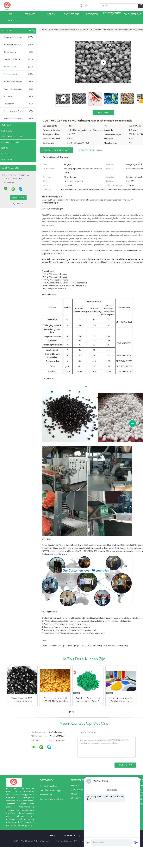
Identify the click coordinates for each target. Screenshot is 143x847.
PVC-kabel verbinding (92, 646)
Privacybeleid (69, 836)
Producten (30, 14)
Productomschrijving (90, 150)
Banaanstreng (18, 52)
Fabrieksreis (92, 14)
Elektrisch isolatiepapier (18, 119)
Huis (10, 14)
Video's (51, 14)
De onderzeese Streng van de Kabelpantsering (19, 111)
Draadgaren (18, 104)
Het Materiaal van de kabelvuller (18, 82)
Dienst (74, 794)
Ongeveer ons (71, 14)
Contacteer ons (10, 142)
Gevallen (6, 154)
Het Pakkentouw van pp (18, 45)
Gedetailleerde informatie (56, 150)
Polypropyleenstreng (18, 37)
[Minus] (136, 781)
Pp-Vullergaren (18, 67)
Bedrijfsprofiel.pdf (50, 203)
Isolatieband (18, 96)
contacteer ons (132, 14)
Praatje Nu (12, 21)
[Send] (136, 842)
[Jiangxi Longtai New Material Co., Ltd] (6, 189)
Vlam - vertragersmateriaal (18, 89)
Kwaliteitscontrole (112, 14)
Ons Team (76, 798)
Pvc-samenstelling (18, 74)
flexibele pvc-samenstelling (116, 646)
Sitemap (52, 836)
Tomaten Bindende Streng (18, 59)
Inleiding (75, 786)
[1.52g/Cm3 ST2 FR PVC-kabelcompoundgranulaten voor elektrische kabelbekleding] (22, 681)
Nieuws (5, 148)
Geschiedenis (77, 790)
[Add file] (88, 842)
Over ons (6, 125)
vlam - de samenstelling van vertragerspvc (61, 646)
